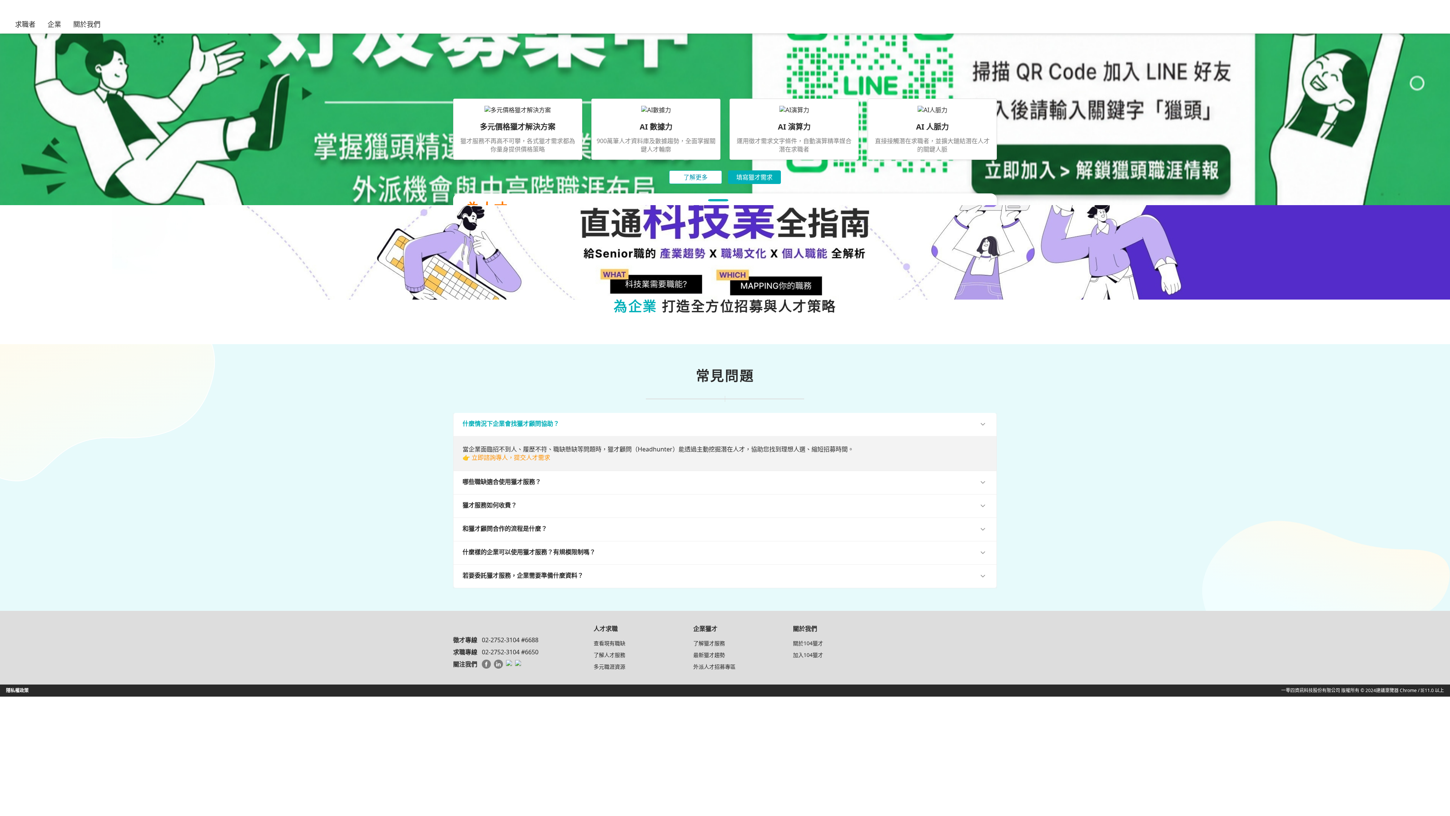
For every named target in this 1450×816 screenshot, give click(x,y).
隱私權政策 (17, 690)
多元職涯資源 (609, 666)
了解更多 (695, 177)
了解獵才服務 (709, 643)
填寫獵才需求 (754, 177)
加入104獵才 (808, 654)
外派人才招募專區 (714, 666)
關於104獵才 (808, 643)
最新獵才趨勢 (709, 654)
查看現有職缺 (609, 643)
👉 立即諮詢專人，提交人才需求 (506, 457)
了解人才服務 (609, 654)
